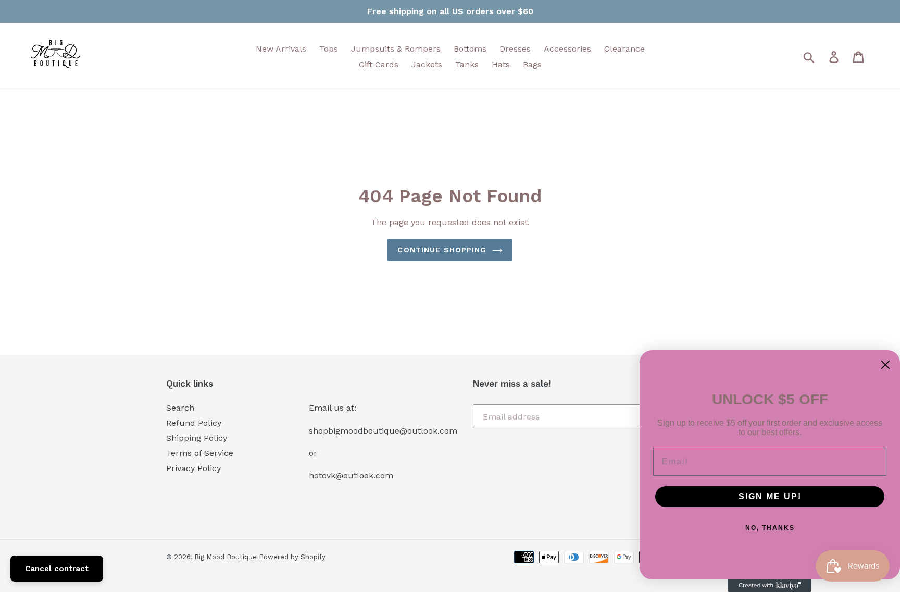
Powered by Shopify (292, 557)
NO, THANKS (770, 528)
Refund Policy (193, 423)
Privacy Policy (193, 468)
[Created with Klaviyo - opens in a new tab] (769, 585)
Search (180, 408)
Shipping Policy (196, 438)
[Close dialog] (885, 364)
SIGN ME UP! (770, 496)
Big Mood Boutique (226, 557)
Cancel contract (57, 568)
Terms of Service (199, 453)
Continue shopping (441, 249)
